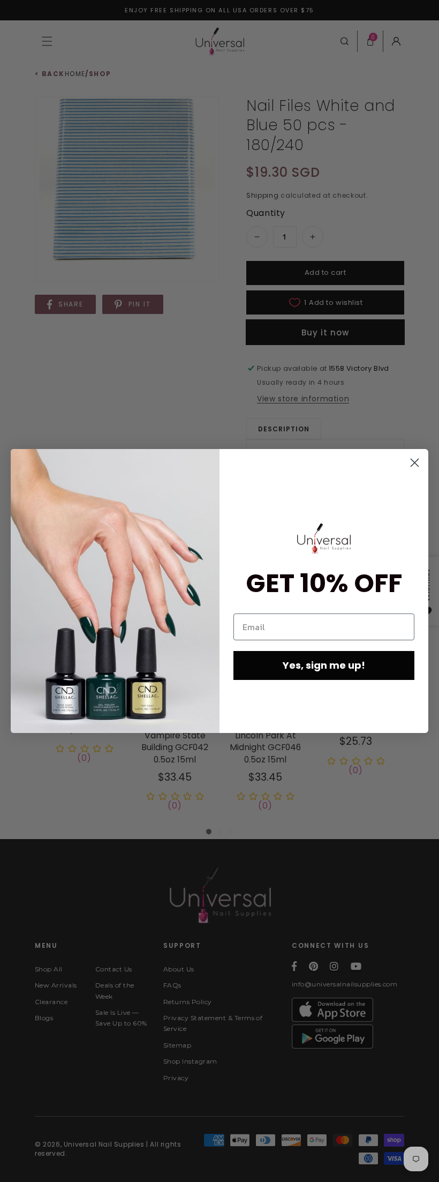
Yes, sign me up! (324, 665)
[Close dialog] (414, 462)
